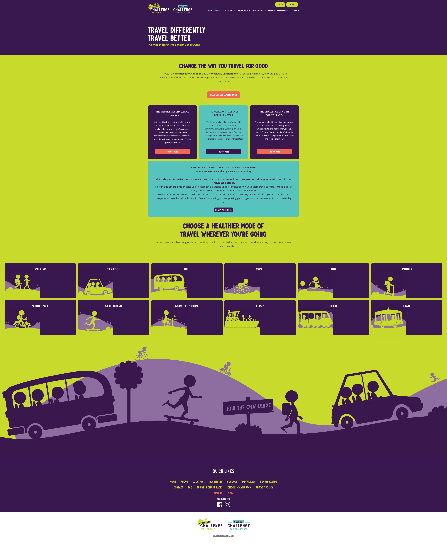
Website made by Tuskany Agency (223, 536)
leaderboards (283, 10)
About (184, 481)
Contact (295, 10)
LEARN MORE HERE (223, 209)
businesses (216, 481)
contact (178, 487)
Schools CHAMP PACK (238, 487)
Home (173, 481)
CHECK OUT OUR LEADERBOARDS (223, 94)
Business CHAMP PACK (209, 487)
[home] (170, 8)
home (210, 10)
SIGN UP (292, 4)
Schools (256, 10)
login (230, 493)
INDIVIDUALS (270, 10)
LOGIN (280, 4)
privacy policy (264, 487)
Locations (229, 10)
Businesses (243, 10)
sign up (218, 493)
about (218, 10)
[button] (229, 10)
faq (190, 487)
